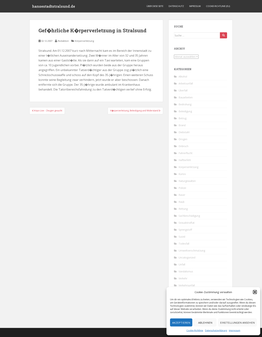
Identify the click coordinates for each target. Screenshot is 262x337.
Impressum (234, 330)
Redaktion (63, 40)
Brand (182, 125)
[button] (255, 292)
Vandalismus (186, 271)
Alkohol (183, 76)
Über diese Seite (155, 6)
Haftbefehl (185, 160)
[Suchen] (223, 35)
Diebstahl (184, 132)
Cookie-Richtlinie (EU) (218, 6)
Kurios (182, 174)
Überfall (183, 90)
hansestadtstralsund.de (53, 6)
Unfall (182, 264)
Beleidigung (185, 111)
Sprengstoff (185, 229)
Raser (182, 195)
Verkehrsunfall (187, 285)
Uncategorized (187, 257)
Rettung (183, 208)
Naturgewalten (187, 181)
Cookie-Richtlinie (194, 330)
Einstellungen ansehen (237, 322)
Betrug (182, 118)
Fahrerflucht (185, 153)
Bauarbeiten (186, 97)
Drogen (183, 139)
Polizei (182, 188)
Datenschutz (176, 6)
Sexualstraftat (187, 222)
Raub (181, 201)
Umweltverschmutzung (192, 250)
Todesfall (184, 243)
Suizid (182, 236)
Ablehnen (205, 322)
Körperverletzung (84, 40)
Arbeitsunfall (186, 83)
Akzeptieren (181, 322)
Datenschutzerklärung (216, 330)
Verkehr (183, 278)
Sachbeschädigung (189, 215)
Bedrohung (185, 104)
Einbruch (183, 146)
